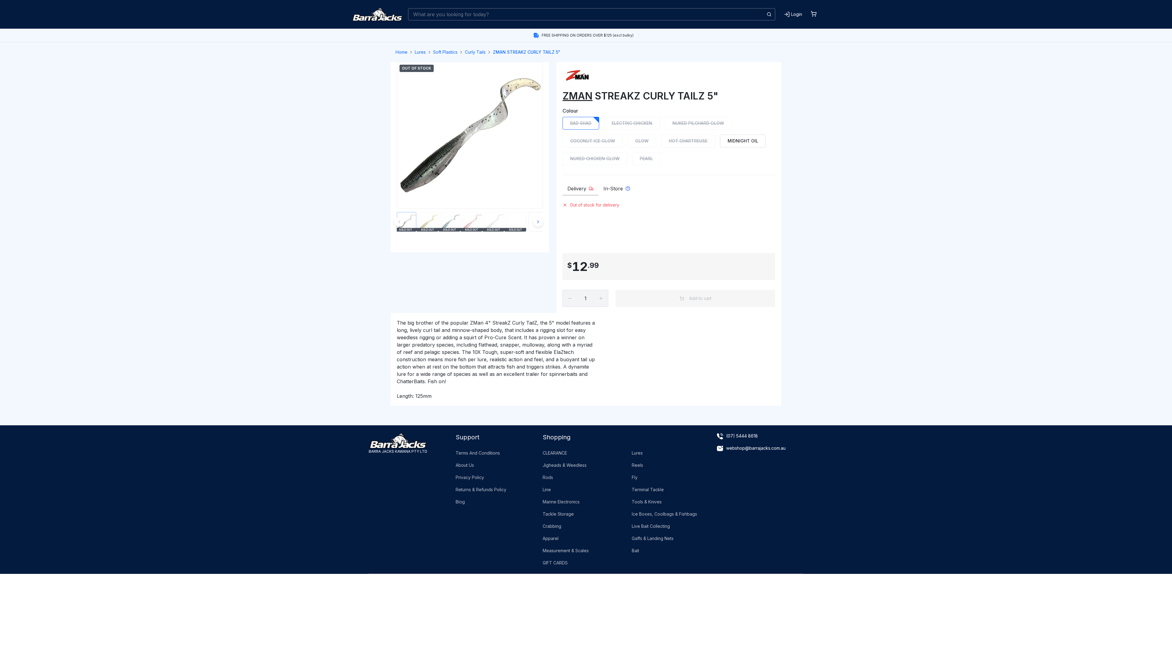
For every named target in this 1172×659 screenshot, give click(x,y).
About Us (465, 465)
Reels (637, 465)
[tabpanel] (668, 225)
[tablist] (668, 190)
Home (401, 52)
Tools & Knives (647, 501)
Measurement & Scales (566, 550)
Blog (460, 501)
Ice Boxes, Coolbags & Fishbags (664, 514)
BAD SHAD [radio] (580, 123)
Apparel (551, 538)
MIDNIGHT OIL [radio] (743, 140)
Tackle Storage (558, 514)
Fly (635, 477)
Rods (548, 477)
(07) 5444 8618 (742, 435)
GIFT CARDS (555, 562)
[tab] (580, 190)
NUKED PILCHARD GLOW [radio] (698, 123)
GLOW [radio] (642, 140)
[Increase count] (601, 298)
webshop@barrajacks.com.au (756, 448)
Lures (420, 52)
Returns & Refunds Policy (481, 489)
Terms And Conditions (478, 453)
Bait (635, 550)
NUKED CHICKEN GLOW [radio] (595, 158)
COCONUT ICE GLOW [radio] (592, 140)
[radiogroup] (668, 141)
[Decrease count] (569, 298)
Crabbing (552, 526)
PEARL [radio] (646, 158)
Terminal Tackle (648, 489)
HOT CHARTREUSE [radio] (688, 140)
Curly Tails (475, 52)
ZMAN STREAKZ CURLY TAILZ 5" (526, 52)
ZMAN (577, 96)
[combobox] (591, 14)
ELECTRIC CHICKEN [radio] (632, 123)
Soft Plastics (445, 52)
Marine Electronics (561, 501)
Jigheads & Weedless (565, 465)
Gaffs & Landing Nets (653, 538)
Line (547, 489)
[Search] (769, 14)
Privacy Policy (470, 477)
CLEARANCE (555, 453)
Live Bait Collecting (651, 526)
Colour (570, 111)
